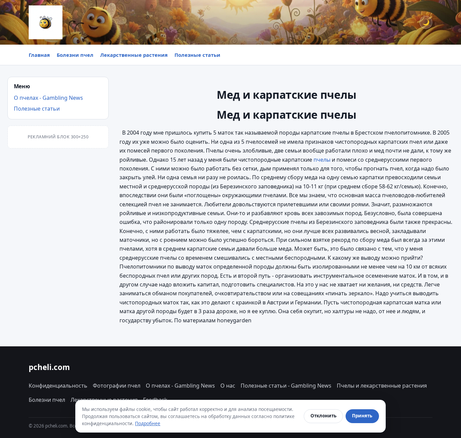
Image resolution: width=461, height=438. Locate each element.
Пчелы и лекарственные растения (382, 385)
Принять (362, 416)
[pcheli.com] (45, 22)
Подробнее (147, 423)
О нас (227, 385)
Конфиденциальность (58, 385)
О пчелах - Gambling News (48, 97)
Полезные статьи (197, 54)
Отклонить (323, 416)
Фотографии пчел (116, 385)
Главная (39, 54)
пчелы (322, 159)
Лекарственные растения (134, 54)
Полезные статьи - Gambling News (286, 385)
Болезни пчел (75, 54)
